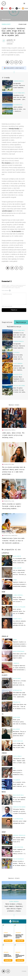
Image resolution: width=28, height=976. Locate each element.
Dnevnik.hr (6, 8)
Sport (19, 8)
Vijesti (13, 8)
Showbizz (26, 8)
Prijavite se (14, 310)
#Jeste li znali (22, 24)
